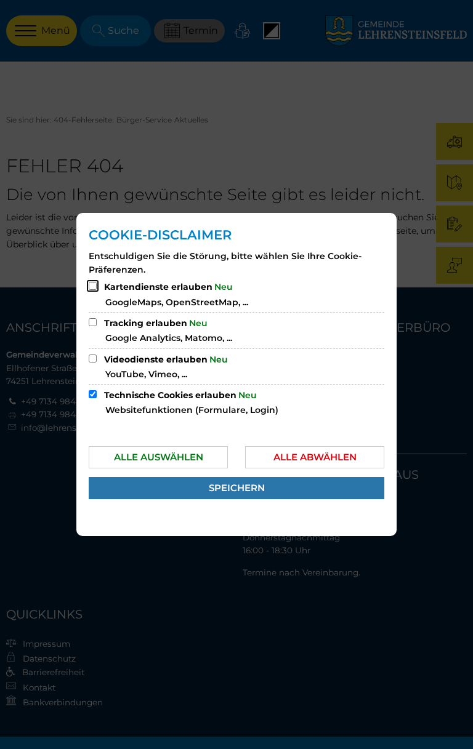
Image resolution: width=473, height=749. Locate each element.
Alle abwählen (315, 457)
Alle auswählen (158, 457)
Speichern (237, 488)
